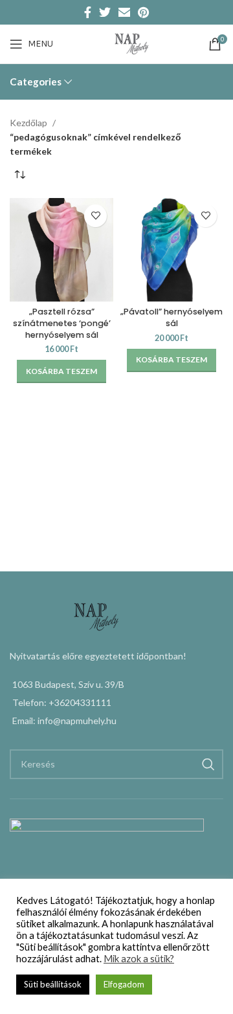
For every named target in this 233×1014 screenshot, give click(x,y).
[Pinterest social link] (143, 12)
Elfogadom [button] (124, 984)
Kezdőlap (29, 122)
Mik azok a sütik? (139, 958)
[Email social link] (124, 12)
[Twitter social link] (105, 12)
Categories (35, 82)
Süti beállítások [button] (53, 984)
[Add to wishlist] (95, 215)
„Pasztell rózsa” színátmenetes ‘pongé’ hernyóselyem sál (62, 323)
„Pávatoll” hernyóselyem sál (171, 317)
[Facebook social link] (87, 12)
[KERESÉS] (208, 764)
